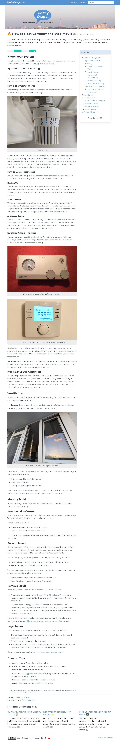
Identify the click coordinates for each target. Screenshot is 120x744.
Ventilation (88, 95)
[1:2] (58, 621)
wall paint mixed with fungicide (43, 621)
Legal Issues (90, 109)
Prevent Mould (91, 104)
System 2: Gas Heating (95, 86)
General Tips (89, 112)
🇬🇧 (101, 118)
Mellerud (55, 595)
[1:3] (45, 673)
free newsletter (28, 700)
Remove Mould (92, 106)
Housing (32, 51)
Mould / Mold (89, 98)
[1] (60, 594)
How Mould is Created (95, 101)
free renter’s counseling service (50, 652)
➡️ (18, 727)
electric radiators (36, 674)
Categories (73, 2)
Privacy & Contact (105, 738)
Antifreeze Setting (96, 84)
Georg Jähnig (23, 697)
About (83, 2)
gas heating (36, 237)
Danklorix (36, 605)
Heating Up (93, 78)
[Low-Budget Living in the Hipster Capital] (38, 28)
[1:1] (41, 604)
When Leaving (94, 81)
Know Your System (92, 58)
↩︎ (33, 692)
